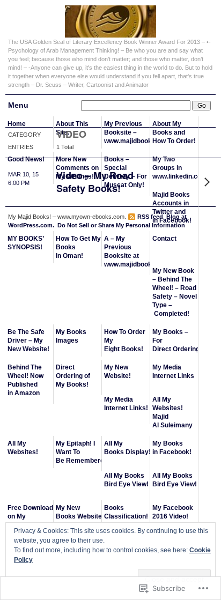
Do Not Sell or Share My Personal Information (121, 225)
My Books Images (71, 336)
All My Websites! (23, 448)
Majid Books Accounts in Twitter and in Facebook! (171, 207)
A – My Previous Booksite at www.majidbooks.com (127, 251)
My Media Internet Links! (126, 404)
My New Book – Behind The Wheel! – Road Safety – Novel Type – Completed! (174, 292)
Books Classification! (126, 512)
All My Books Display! (127, 448)
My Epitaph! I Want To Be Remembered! (79, 452)
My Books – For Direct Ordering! (175, 340)
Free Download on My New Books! (30, 516)
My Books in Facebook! (171, 448)
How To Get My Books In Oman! (78, 247)
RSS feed (150, 216)
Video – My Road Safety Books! (95, 182)
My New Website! (117, 372)
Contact (164, 238)
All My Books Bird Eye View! (126, 480)
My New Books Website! (79, 512)
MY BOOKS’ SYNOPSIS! (26, 243)
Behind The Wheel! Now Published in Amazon (25, 380)
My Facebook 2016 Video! (172, 512)
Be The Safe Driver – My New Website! (28, 340)
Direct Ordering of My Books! (73, 376)
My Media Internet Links (173, 372)
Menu (18, 105)
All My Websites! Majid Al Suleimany (172, 412)
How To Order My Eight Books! (124, 340)
